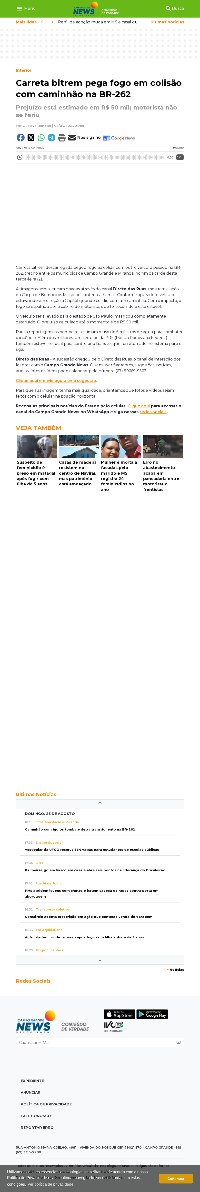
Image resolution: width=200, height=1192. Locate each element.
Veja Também (38, 427)
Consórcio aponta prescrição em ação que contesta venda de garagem (88, 917)
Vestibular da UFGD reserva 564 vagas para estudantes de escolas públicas (92, 849)
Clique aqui (139, 406)
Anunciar (30, 1092)
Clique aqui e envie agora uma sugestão (56, 380)
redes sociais (153, 412)
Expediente (32, 1081)
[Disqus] (100, 561)
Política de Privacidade (46, 1104)
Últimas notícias (167, 22)
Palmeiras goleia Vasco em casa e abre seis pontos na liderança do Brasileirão (95, 870)
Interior (23, 70)
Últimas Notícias (36, 794)
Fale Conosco (36, 1116)
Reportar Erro (37, 1127)
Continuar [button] (176, 1179)
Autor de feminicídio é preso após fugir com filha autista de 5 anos (84, 937)
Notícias (175, 970)
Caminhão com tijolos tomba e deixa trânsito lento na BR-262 (80, 829)
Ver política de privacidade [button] (50, 1184)
